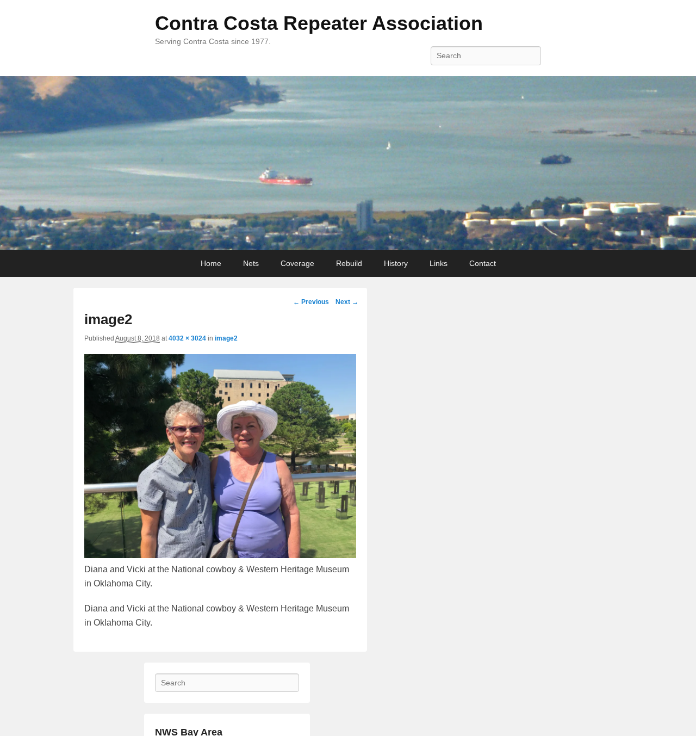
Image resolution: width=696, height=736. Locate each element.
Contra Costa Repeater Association (319, 23)
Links (439, 263)
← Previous (311, 302)
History (396, 263)
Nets (251, 263)
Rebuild (349, 263)
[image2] (220, 555)
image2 (226, 338)
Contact (482, 263)
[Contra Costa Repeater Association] (348, 163)
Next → (346, 302)
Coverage (297, 263)
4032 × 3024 (187, 338)
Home (211, 263)
